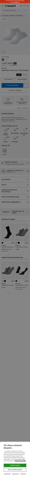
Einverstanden (15, 465)
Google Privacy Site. (20, 460)
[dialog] (15, 459)
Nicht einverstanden (15, 470)
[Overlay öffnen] (19, 2)
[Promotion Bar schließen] (28, 2)
